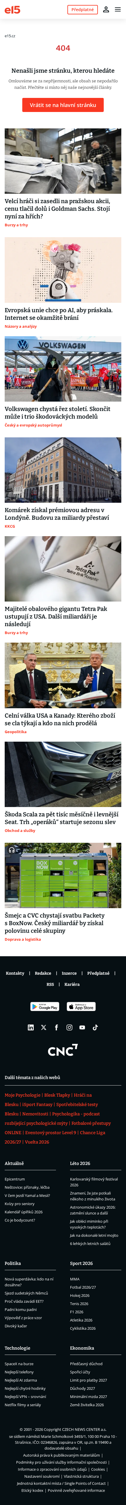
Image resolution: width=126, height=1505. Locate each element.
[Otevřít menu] (118, 9)
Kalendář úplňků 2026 (23, 1211)
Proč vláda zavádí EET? (24, 1301)
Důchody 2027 (82, 1388)
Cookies (98, 1469)
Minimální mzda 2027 (88, 1396)
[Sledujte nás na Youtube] (82, 1027)
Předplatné (98, 973)
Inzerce (69, 973)
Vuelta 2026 (37, 1142)
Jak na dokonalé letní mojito (94, 1235)
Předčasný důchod (86, 1363)
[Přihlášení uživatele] (106, 9)
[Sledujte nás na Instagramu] (69, 1027)
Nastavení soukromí (41, 1476)
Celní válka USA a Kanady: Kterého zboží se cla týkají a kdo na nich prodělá (60, 719)
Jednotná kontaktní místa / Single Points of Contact (61, 1483)
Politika (13, 1263)
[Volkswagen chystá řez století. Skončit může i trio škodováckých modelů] (63, 369)
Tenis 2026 (79, 1303)
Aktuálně (14, 1163)
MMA (74, 1279)
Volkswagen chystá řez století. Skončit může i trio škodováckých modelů (57, 412)
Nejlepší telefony (19, 1372)
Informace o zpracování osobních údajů (52, 1469)
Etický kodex (32, 1490)
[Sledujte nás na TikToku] (95, 1027)
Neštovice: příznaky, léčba (27, 1187)
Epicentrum (15, 1179)
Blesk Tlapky (57, 1095)
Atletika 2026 (81, 1320)
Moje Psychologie (22, 1095)
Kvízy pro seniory (20, 1203)
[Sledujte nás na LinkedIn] (30, 1027)
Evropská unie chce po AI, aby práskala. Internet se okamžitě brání (59, 314)
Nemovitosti (35, 1114)
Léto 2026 (80, 1163)
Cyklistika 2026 (83, 1328)
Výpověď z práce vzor (23, 1317)
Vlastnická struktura (81, 1476)
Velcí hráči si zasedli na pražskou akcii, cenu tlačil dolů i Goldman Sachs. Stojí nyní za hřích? (57, 209)
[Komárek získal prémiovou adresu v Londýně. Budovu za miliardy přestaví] (63, 470)
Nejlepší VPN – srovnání (25, 1396)
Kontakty (15, 973)
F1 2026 (76, 1311)
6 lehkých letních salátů (90, 1243)
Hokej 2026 (79, 1295)
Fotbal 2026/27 (83, 1287)
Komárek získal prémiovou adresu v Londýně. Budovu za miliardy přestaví (57, 514)
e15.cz (10, 35)
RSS (50, 984)
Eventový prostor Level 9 (50, 1132)
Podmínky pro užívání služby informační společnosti (61, 1462)
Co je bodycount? (20, 1220)
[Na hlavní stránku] (12, 9)
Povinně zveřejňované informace (76, 1490)
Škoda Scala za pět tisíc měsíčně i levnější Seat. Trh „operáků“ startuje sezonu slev (61, 818)
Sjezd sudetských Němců (26, 1293)
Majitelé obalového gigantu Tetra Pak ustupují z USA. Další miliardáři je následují (56, 616)
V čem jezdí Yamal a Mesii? (27, 1195)
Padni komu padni (21, 1309)
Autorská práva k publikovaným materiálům (61, 1455)
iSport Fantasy (37, 1104)
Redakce (43, 973)
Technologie (17, 1348)
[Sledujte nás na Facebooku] (56, 1027)
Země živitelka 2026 (87, 1404)
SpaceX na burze (19, 1363)
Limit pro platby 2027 (88, 1380)
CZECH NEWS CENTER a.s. (84, 1429)
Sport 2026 (81, 1263)
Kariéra (72, 984)
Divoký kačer (16, 1326)
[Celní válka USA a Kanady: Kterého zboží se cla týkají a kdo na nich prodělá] (63, 675)
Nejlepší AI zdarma (21, 1380)
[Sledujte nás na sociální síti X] (43, 1027)
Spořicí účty (80, 1372)
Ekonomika (82, 1348)
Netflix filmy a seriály (23, 1404)
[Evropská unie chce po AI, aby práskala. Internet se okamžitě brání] (63, 270)
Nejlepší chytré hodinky (25, 1388)
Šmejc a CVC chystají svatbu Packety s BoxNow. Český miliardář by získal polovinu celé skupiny (55, 923)
